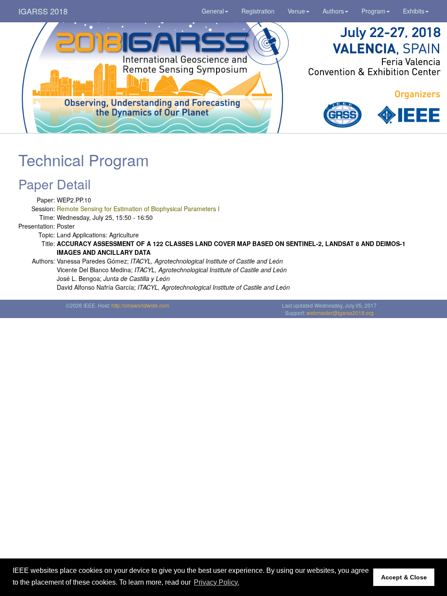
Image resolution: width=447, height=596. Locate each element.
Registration (258, 11)
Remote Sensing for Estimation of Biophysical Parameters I (138, 208)
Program (373, 11)
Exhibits (413, 11)
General (213, 11)
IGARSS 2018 (43, 11)
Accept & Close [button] (404, 577)
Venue (296, 11)
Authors (333, 11)
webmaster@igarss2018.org (340, 312)
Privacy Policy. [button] (216, 582)
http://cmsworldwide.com (140, 305)
